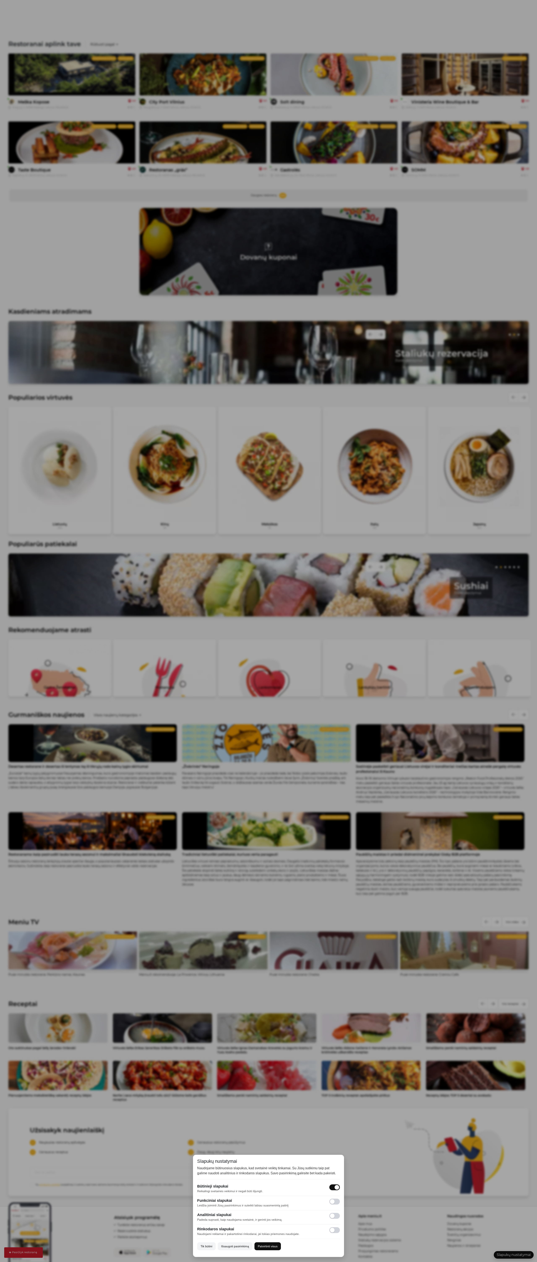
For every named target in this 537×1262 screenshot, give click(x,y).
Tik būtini (206, 1246)
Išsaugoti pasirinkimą (235, 1246)
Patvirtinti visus (268, 1246)
